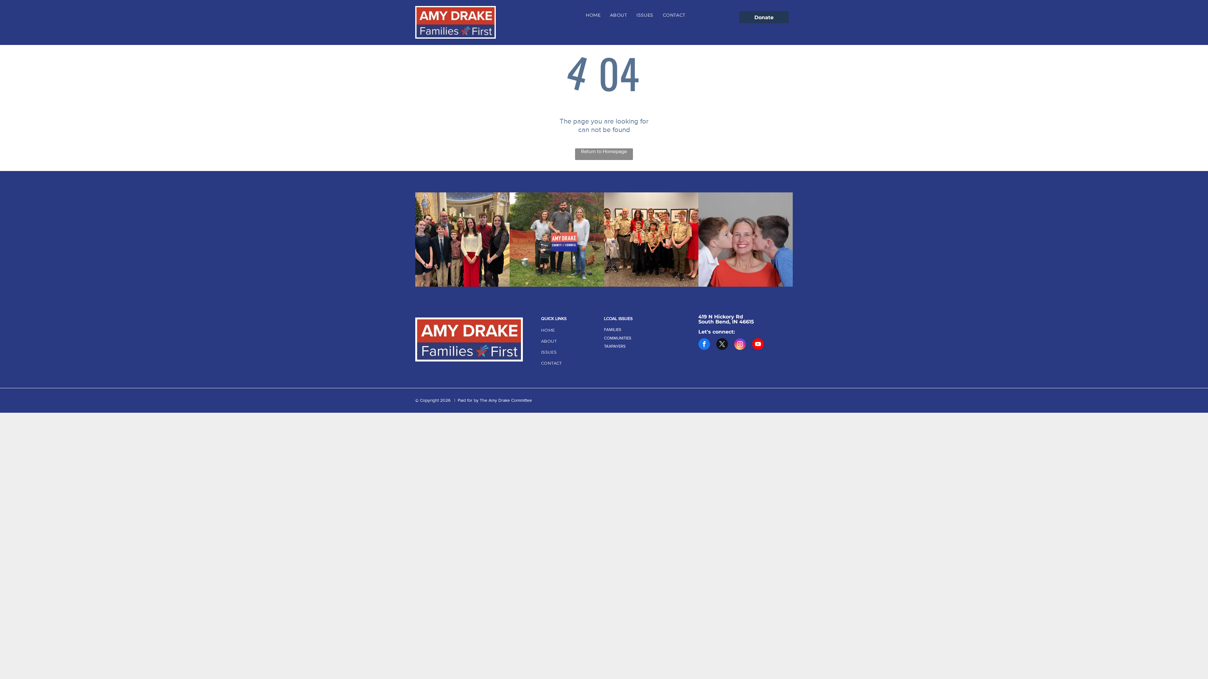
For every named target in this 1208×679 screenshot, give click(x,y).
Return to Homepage (604, 151)
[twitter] (722, 344)
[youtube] (758, 344)
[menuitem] (593, 15)
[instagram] (740, 344)
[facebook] (704, 344)
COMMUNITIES (617, 338)
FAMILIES (612, 329)
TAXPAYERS (615, 346)
